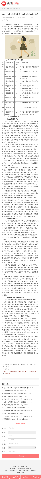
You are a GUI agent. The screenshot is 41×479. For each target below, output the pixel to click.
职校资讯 (9, 8)
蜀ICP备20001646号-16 (24, 468)
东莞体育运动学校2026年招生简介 (13, 396)
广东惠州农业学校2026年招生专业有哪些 (15, 410)
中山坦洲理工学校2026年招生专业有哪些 (15, 416)
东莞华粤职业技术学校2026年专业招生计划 (15, 388)
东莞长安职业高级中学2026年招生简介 (14, 393)
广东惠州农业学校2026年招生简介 (13, 390)
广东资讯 (17, 8)
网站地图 (33, 470)
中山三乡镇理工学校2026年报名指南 (13, 407)
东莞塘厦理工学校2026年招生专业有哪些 (15, 399)
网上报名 (36, 477)
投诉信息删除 (20, 472)
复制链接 (7, 373)
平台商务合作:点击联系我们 (20, 466)
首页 (3, 8)
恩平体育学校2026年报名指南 (11, 413)
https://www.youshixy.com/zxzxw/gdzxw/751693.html (20, 371)
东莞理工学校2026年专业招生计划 (13, 419)
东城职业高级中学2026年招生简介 (13, 405)
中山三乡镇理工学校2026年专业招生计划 (15, 402)
